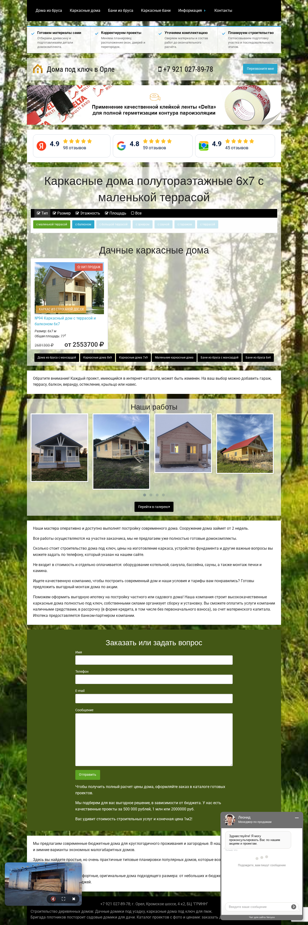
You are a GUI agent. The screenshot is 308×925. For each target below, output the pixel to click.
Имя (78, 652)
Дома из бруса (49, 10)
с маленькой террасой (51, 224)
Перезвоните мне (260, 69)
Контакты (223, 10)
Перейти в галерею (153, 507)
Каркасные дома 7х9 (133, 357)
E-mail (79, 691)
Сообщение (84, 710)
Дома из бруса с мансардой (57, 357)
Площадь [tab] (117, 213)
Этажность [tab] (89, 213)
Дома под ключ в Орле (80, 69)
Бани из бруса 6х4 (258, 357)
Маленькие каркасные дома (174, 357)
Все (137, 213)
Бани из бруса (120, 10)
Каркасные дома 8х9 (97, 357)
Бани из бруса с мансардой (219, 357)
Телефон (82, 671)
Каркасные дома (85, 10)
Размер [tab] (63, 213)
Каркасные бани (156, 10)
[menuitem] (49, 10)
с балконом (83, 224)
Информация (190, 10)
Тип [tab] (44, 213)
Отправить (87, 775)
